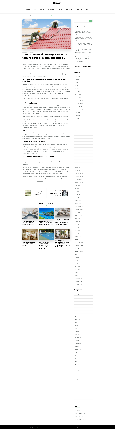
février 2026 (78, 94)
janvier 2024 (78, 170)
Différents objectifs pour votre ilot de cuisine (28, 243)
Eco (35, 9)
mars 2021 (77, 269)
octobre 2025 (78, 107)
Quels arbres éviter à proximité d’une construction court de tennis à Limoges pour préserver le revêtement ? (83, 59)
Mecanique (77, 355)
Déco (76, 322)
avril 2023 (77, 194)
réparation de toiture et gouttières (42, 98)
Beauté (76, 303)
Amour (76, 300)
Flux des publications (80, 413)
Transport (77, 395)
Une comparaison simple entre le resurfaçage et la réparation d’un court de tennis (46, 245)
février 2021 (78, 272)
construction (78, 319)
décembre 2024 (79, 137)
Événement (78, 337)
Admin (23, 61)
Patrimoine (79, 9)
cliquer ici (40, 181)
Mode (76, 358)
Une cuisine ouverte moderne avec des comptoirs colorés (28, 222)
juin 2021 (77, 260)
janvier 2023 (78, 203)
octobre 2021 (78, 248)
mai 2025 (77, 122)
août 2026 (77, 76)
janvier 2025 (78, 134)
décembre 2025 (79, 100)
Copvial (57, 3)
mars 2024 (77, 164)
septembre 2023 (79, 182)
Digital (28, 9)
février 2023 (78, 200)
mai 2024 (77, 158)
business (77, 309)
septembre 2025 (79, 110)
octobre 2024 (78, 143)
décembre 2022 (79, 206)
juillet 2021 (77, 257)
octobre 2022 (78, 212)
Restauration (78, 374)
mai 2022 (77, 227)
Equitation (77, 334)
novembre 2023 (79, 176)
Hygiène (77, 346)
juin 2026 (77, 82)
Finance (42, 9)
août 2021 (77, 254)
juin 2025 (77, 119)
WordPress (84, 427)
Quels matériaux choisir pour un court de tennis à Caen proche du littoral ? (83, 38)
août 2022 (77, 218)
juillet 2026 (77, 79)
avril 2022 (77, 230)
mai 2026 (77, 85)
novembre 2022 (79, 209)
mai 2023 (77, 191)
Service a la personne (80, 386)
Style (87, 9)
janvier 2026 (78, 97)
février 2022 (78, 236)
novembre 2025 (79, 103)
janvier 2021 (78, 275)
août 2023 (77, 185)
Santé (76, 380)
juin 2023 (77, 188)
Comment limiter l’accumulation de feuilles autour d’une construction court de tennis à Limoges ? (83, 51)
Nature (60, 9)
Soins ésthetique (79, 389)
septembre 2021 (79, 251)
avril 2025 (77, 125)
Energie (77, 331)
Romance (77, 377)
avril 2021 (77, 266)
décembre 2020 (79, 278)
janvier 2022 (78, 239)
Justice (76, 352)
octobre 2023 (78, 179)
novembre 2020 (79, 281)
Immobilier (77, 349)
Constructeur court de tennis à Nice (83, 315)
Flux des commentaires (81, 416)
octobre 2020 (78, 284)
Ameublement (32, 52)
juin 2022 (77, 224)
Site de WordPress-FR (80, 419)
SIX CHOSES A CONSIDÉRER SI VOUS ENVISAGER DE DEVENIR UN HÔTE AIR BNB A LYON (62, 244)
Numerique (69, 9)
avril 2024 (77, 161)
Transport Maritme (80, 398)
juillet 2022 (77, 221)
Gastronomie (51, 9)
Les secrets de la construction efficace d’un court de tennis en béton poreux (46, 223)
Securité (77, 383)
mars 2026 (77, 91)
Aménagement (25, 52)
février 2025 (78, 131)
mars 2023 (77, 197)
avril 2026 (77, 88)
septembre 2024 (79, 146)
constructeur (78, 312)
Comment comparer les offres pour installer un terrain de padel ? (83, 44)
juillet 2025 (77, 116)
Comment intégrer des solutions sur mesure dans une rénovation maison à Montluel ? (62, 222)
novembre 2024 (79, 140)
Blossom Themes (72, 427)
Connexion (77, 410)
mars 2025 (77, 128)
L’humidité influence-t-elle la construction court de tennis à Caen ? (83, 32)
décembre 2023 (79, 173)
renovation (77, 371)
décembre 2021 (79, 242)
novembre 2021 (79, 245)
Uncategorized (78, 401)
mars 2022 (77, 233)
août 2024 (77, 149)
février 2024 (78, 167)
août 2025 (77, 113)
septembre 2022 (79, 215)
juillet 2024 (77, 152)
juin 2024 (77, 155)
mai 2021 (77, 263)
